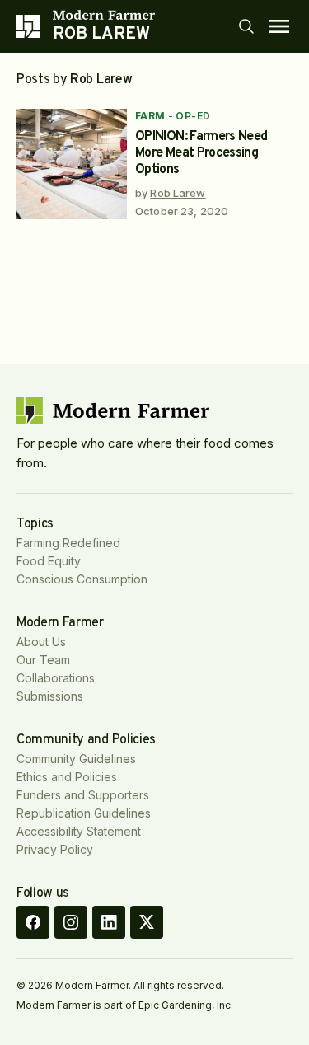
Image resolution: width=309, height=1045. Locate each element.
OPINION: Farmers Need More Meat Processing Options (201, 153)
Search (246, 26)
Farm (150, 116)
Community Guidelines (76, 759)
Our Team (43, 660)
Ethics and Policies (66, 777)
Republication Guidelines (83, 813)
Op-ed (193, 116)
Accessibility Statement (78, 831)
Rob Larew (177, 192)
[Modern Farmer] (104, 15)
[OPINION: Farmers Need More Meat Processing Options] (71, 164)
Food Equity (48, 561)
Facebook (32, 922)
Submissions (49, 696)
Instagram (70, 922)
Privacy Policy (54, 849)
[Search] (246, 26)
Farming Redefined (68, 543)
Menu (279, 26)
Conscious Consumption (81, 579)
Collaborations (55, 678)
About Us (41, 642)
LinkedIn (108, 922)
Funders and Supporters (82, 795)
